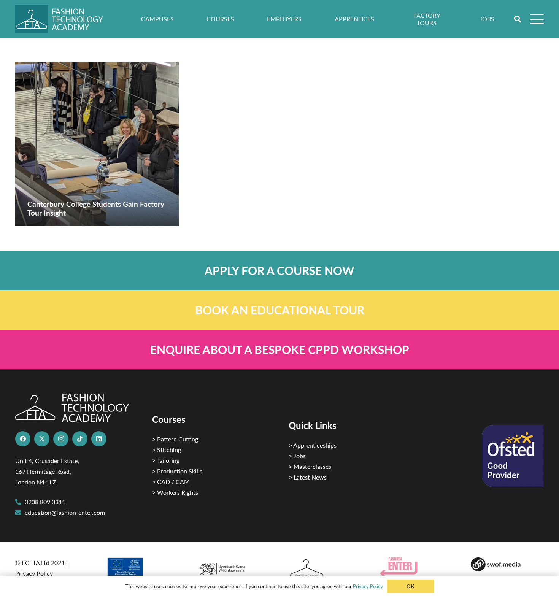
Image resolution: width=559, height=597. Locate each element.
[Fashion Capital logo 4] (325, 568)
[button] (518, 19)
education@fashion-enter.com (65, 512)
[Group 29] (416, 567)
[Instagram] (60, 438)
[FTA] (64, 19)
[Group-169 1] (507, 564)
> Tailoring (165, 460)
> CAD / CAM (171, 481)
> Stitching (166, 449)
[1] (233, 566)
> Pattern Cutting (175, 439)
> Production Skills (177, 471)
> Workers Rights (175, 492)
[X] (41, 438)
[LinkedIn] (98, 438)
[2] (142, 569)
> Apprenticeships (313, 445)
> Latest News (308, 477)
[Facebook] (22, 438)
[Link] (279, 270)
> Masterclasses (310, 466)
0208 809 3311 (45, 501)
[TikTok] (79, 438)
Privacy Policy (34, 573)
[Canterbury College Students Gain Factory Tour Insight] (97, 144)
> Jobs (297, 455)
